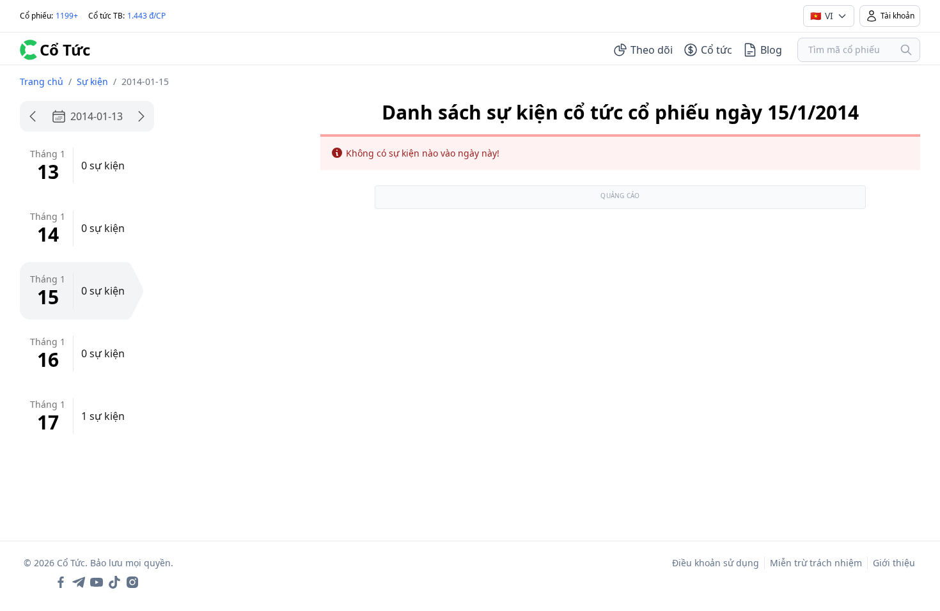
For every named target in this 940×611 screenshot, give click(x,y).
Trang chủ (41, 81)
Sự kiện (92, 81)
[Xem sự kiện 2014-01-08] (32, 116)
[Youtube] (96, 582)
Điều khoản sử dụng (715, 563)
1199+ (67, 15)
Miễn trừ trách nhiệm (816, 563)
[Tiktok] (114, 582)
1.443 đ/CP (146, 15)
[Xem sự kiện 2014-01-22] (141, 116)
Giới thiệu (894, 563)
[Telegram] (78, 582)
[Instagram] (132, 582)
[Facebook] (60, 582)
